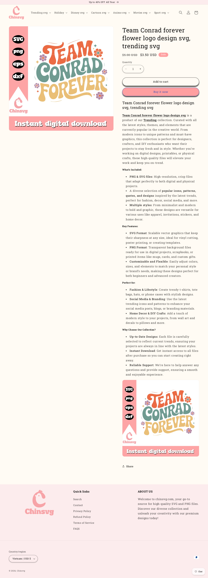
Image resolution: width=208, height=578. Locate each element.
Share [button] (129, 466)
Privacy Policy (82, 511)
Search (77, 499)
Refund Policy (82, 517)
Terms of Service (83, 522)
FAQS (76, 528)
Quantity (127, 62)
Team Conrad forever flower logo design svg (154, 115)
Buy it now (160, 92)
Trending (150, 120)
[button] (40, 12)
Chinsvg (21, 571)
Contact (78, 505)
